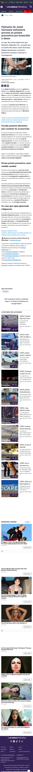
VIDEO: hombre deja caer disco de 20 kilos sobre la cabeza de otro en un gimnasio (25, 317)
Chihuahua (5, 291)
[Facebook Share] (8, 86)
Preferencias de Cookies (18, 765)
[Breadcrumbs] (3, 15)
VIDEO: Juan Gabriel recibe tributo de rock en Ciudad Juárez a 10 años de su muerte (25, 409)
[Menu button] (2, 7)
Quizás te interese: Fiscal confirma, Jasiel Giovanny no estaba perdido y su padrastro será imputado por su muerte (16, 233)
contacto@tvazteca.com (22, 757)
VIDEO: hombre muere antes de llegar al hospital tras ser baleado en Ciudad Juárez (25, 427)
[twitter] (11, 742)
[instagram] (14, 742)
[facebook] (19, 742)
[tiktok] (17, 742)
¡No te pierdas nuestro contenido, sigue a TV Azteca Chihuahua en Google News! (17, 301)
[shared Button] (5, 86)
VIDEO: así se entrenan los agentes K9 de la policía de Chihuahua (25, 464)
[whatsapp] (22, 741)
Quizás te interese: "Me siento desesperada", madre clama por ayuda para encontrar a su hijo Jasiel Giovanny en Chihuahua (15, 120)
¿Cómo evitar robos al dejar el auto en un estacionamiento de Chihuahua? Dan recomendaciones (26, 335)
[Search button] (30, 7)
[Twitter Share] (2, 86)
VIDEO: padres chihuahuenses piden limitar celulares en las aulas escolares (25, 391)
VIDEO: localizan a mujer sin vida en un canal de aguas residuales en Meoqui (26, 372)
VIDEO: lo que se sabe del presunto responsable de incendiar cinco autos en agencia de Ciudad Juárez (26, 446)
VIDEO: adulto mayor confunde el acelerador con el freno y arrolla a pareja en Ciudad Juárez (25, 354)
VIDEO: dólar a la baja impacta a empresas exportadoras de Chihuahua (26, 482)
